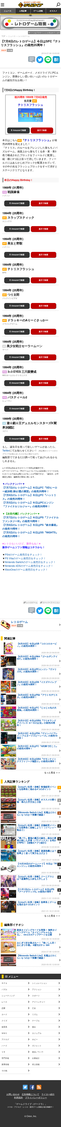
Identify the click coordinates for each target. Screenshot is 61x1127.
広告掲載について (30, 1094)
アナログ (5, 1039)
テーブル (36, 1020)
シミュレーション (39, 983)
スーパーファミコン (51, 602)
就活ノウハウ (37, 1051)
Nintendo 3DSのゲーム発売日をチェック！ (29, 566)
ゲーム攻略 (38, 10)
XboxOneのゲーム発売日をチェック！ (26, 569)
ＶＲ (3, 1051)
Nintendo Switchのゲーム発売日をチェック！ (30, 562)
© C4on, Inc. (30, 1116)
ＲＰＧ (4, 983)
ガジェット (36, 1045)
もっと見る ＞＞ (52, 772)
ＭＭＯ (4, 1033)
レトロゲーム (24, 36)
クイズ (4, 1020)
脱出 (34, 1026)
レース (4, 1001)
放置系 (4, 1026)
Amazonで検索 (19, 130)
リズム (35, 1014)
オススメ (53, 10)
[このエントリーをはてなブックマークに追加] (56, 62)
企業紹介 (36, 1058)
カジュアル (36, 1033)
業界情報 (5, 1064)
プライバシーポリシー (36, 1097)
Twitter (6, 450)
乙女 (34, 1008)
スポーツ (36, 995)
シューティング (8, 995)
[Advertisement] (30, 587)
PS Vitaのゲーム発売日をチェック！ (25, 558)
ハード (4, 1045)
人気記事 (23, 10)
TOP (3, 36)
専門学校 (5, 1058)
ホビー (35, 1039)
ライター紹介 (48, 1094)
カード (4, 1014)
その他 (4, 1070)
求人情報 (36, 1064)
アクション (36, 989)
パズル (4, 989)
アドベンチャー (38, 1001)
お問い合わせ (13, 1094)
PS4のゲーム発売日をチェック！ (23, 554)
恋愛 (3, 1008)
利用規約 (18, 1097)
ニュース (7, 10)
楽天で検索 (42, 130)
